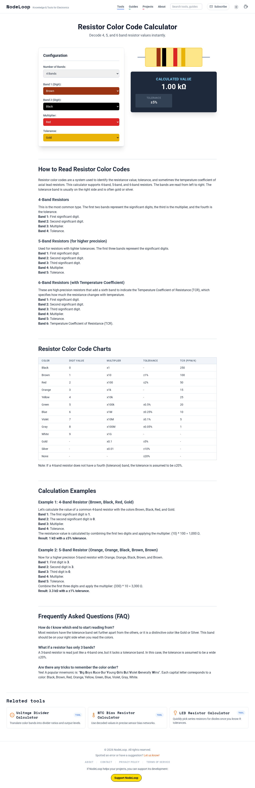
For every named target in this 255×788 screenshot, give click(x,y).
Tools (120, 6)
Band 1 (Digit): (52, 84)
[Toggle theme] (236, 6)
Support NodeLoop (126, 777)
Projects (148, 6)
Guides (133, 6)
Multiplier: (49, 115)
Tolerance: (50, 131)
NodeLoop (18, 6)
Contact (106, 762)
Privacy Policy (129, 762)
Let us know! (152, 755)
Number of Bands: (54, 66)
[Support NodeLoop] (246, 6)
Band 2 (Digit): (52, 99)
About (162, 6)
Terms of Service (158, 762)
